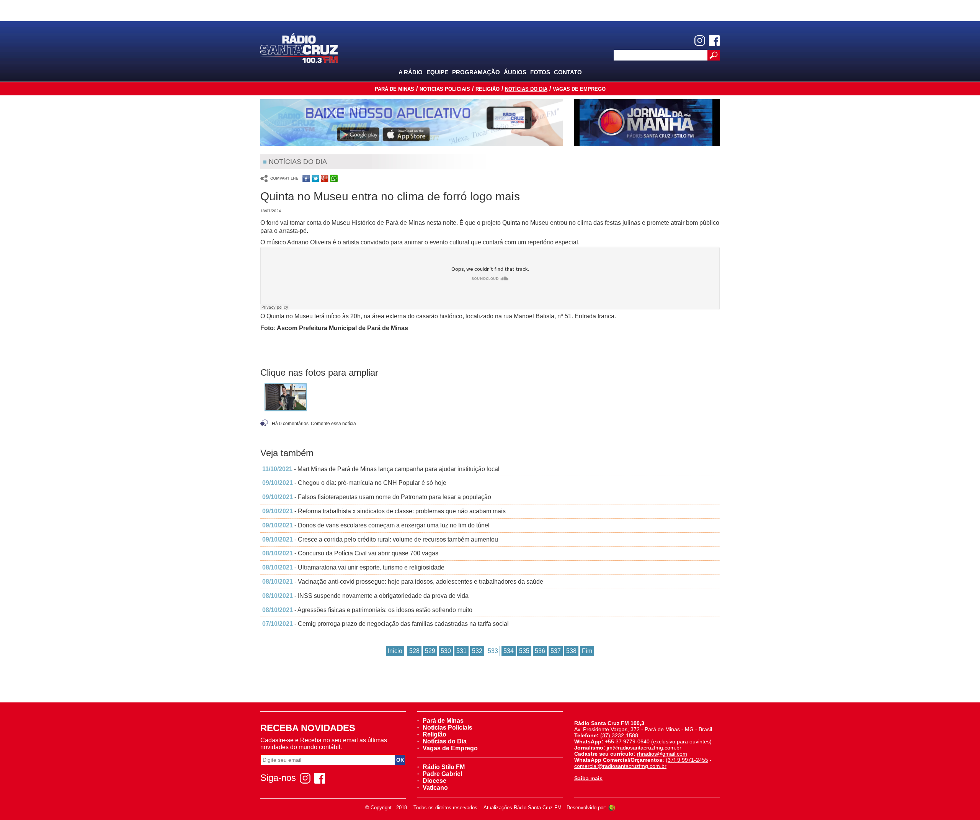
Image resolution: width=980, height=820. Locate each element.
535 (524, 651)
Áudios (515, 72)
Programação (476, 72)
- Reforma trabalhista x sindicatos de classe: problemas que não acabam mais (384, 511)
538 (571, 651)
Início (395, 651)
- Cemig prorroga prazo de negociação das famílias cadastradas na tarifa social (385, 623)
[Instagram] (699, 40)
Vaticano (435, 787)
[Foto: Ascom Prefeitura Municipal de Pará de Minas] (285, 399)
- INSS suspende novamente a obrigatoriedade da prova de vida (365, 595)
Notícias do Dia (526, 89)
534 (508, 651)
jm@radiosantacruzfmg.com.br (644, 748)
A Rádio (411, 72)
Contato (568, 72)
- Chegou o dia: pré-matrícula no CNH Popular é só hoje (354, 483)
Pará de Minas (394, 89)
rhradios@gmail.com (662, 754)
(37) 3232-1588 (619, 735)
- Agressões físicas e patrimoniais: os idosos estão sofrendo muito (367, 610)
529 (430, 651)
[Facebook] (714, 40)
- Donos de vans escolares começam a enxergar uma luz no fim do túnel (376, 525)
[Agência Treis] (611, 807)
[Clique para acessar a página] (411, 122)
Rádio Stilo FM (444, 767)
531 (461, 651)
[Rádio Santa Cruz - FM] (299, 47)
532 (477, 651)
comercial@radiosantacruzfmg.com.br (620, 766)
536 (540, 651)
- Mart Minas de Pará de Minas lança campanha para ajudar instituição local (381, 469)
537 (555, 651)
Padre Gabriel (442, 774)
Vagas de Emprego (579, 89)
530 (446, 651)
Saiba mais (588, 778)
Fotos (540, 72)
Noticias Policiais (445, 89)
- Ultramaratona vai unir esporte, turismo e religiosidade (353, 567)
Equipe (437, 72)
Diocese (434, 780)
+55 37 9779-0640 (627, 741)
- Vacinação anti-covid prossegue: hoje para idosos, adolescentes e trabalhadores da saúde (402, 581)
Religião (487, 89)
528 (414, 651)
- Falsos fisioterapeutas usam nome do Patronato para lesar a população (376, 497)
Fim (587, 651)
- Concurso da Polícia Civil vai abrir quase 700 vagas (350, 553)
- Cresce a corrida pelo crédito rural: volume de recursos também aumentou (380, 539)
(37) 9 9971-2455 (687, 760)
